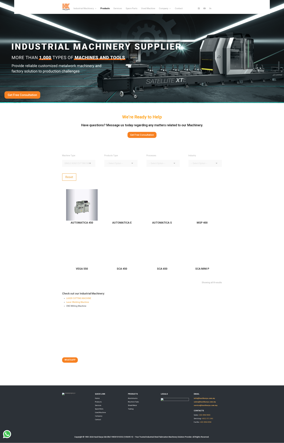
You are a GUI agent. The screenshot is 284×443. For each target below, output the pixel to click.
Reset (69, 177)
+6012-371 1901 (207, 418)
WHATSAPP (69, 360)
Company (163, 8)
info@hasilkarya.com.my (204, 398)
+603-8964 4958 (205, 422)
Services (117, 8)
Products (105, 8)
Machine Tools (133, 402)
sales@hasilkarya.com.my (205, 402)
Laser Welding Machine (77, 302)
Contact (179, 8)
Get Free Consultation (22, 95)
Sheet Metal (132, 405)
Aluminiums (132, 398)
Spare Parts (131, 8)
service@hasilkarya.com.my (205, 405)
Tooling (130, 409)
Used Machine (148, 8)
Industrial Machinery (84, 8)
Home (97, 398)
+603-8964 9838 (204, 415)
